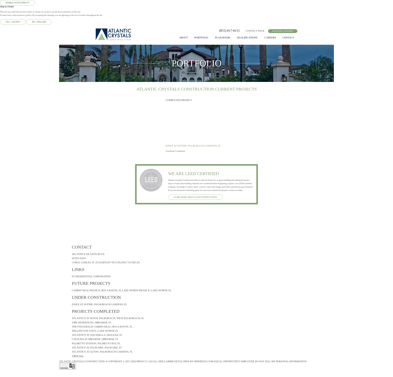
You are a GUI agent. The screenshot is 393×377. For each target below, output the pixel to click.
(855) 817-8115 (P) (111, 262)
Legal (153, 361)
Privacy (141, 361)
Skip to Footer (7, 6)
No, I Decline (39, 22)
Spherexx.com (203, 361)
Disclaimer (166, 361)
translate (64, 368)
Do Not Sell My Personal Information (281, 361)
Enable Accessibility (18, 3)
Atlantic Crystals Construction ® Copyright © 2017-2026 (97, 361)
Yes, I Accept (13, 22)
